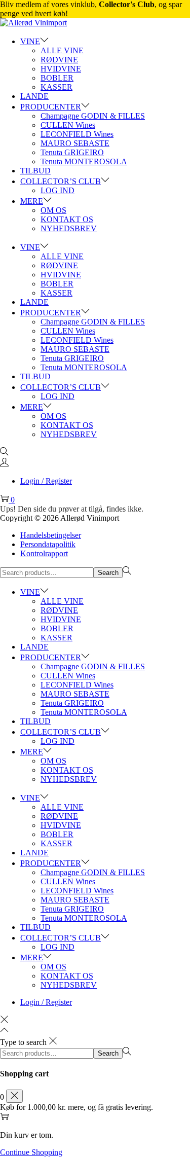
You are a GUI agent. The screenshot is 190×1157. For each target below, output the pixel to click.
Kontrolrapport (44, 553)
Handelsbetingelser (50, 535)
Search (108, 572)
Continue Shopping (31, 1152)
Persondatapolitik (47, 544)
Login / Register (46, 481)
